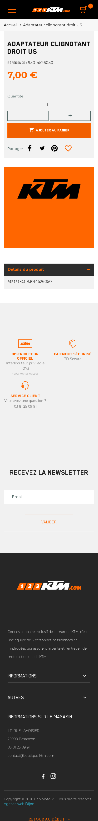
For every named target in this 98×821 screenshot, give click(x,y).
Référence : (17, 63)
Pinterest (54, 148)
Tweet (42, 148)
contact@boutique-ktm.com (31, 755)
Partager (29, 148)
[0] (83, 9)
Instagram (53, 774)
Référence (17, 282)
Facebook (43, 774)
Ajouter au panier (49, 130)
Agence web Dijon (19, 804)
